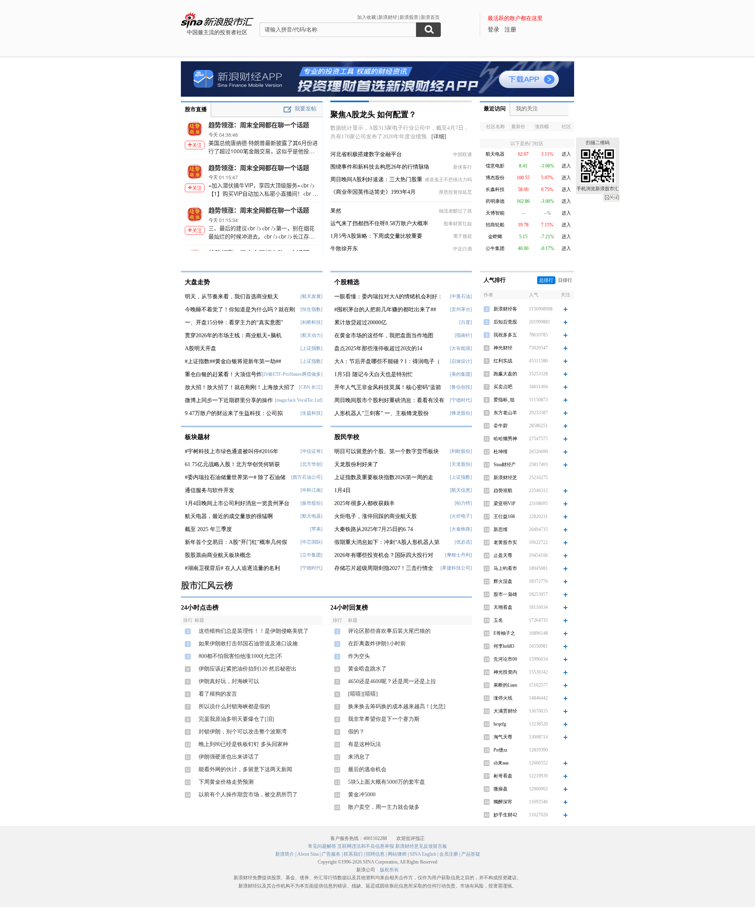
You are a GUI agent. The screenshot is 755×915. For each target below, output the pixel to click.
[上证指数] (311, 348)
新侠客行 (462, 167)
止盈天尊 (503, 555)
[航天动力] (311, 335)
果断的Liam (505, 685)
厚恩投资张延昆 (455, 192)
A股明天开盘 (200, 348)
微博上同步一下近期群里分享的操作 (229, 400)
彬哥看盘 (503, 776)
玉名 (498, 620)
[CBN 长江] (310, 387)
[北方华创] (311, 464)
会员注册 (448, 854)
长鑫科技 (495, 189)
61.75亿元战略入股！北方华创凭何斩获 (232, 464)
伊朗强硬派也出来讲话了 (229, 757)
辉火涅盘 (503, 581)
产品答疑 (470, 854)
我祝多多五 (505, 335)
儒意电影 (495, 166)
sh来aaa (501, 763)
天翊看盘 (503, 607)
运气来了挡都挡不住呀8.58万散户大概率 (379, 223)
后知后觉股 (505, 322)
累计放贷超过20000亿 (360, 322)
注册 (510, 29)
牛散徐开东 (344, 249)
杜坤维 (501, 451)
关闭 (611, 197)
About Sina (308, 854)
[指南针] (463, 335)
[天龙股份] (461, 464)
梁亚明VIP (505, 503)
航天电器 (495, 154)
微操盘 (501, 789)
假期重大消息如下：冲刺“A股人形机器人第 (387, 542)
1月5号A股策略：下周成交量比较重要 (376, 236)
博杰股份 (495, 177)
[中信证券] (311, 451)
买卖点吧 (503, 387)
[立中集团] (311, 555)
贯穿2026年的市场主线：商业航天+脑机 (233, 335)
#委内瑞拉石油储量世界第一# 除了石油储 (235, 477)
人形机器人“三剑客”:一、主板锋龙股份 (381, 413)
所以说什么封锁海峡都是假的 (234, 706)
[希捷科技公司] (456, 568)
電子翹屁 (462, 236)
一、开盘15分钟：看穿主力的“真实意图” (234, 322)
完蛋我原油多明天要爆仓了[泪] (236, 719)
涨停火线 (503, 698)
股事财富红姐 (458, 223)
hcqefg (500, 724)
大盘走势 (197, 282)
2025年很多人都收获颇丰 (364, 503)
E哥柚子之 (504, 633)
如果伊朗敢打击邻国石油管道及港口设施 (248, 644)
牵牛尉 (501, 425)
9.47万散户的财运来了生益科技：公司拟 (234, 413)
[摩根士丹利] (458, 555)
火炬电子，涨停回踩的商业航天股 (375, 516)
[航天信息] (461, 490)
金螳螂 (495, 236)
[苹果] (316, 529)
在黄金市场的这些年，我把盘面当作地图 (383, 335)
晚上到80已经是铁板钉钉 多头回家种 (243, 744)
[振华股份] (311, 503)
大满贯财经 (505, 711)
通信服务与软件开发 (209, 490)
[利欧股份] (461, 451)
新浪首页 (430, 17)
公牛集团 (495, 248)
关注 (197, 144)
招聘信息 (375, 854)
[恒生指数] (311, 309)
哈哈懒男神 (505, 438)
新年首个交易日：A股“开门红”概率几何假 (236, 542)
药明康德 (495, 201)
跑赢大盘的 (505, 374)
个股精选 (346, 282)
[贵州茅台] (461, 309)
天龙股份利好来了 (356, 464)
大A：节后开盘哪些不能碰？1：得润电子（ (387, 361)
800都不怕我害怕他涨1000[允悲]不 (240, 656)
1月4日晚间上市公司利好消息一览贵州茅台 (237, 503)
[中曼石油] (461, 296)
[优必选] (463, 542)
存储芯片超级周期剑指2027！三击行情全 (383, 568)
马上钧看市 (505, 568)
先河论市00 (505, 659)
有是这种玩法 (364, 744)
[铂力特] (463, 503)
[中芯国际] (311, 542)
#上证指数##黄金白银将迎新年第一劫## (233, 361)
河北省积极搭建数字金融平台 (366, 154)
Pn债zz (500, 750)
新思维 (501, 529)
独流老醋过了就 (455, 211)
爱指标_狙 (504, 399)
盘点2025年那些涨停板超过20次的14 (378, 348)
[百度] (465, 322)
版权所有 (389, 870)
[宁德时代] (311, 568)
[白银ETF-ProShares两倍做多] (292, 374)
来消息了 (359, 757)
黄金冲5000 (362, 794)
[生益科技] (311, 413)
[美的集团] (461, 374)
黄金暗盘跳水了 (367, 669)
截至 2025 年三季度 (208, 529)
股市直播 (196, 109)
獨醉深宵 (503, 802)
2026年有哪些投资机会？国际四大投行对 (383, 555)
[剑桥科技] (311, 322)
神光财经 (503, 348)
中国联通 (462, 154)
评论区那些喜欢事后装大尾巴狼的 (389, 631)
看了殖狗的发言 (218, 694)
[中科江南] (311, 490)
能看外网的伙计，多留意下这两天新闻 (245, 769)
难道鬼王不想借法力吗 (448, 179)
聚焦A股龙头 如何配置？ (373, 114)
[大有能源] (461, 348)
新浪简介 (284, 854)
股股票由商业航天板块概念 (218, 555)
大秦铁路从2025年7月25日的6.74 (373, 529)
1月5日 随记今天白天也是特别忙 (373, 374)
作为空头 (359, 656)
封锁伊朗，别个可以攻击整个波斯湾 (243, 732)
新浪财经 (387, 17)
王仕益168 (504, 516)
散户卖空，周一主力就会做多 (384, 807)
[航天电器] (311, 516)
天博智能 (495, 213)
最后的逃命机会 (367, 769)
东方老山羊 (505, 412)
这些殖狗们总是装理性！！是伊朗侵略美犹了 (254, 631)
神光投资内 (505, 672)
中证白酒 (462, 249)
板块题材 (197, 437)
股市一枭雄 (505, 594)
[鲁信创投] (461, 387)
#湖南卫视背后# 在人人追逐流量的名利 (232, 568)
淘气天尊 (503, 737)
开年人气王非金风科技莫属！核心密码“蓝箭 (387, 387)
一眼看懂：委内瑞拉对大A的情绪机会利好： (388, 296)
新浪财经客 (505, 309)
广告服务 (331, 854)
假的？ (356, 732)
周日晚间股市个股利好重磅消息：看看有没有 (389, 400)
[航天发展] (311, 296)
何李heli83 (504, 646)
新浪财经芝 (505, 477)
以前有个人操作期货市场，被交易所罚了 (248, 794)
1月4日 (342, 490)
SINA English (423, 854)
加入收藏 (366, 17)
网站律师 (397, 854)
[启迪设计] (461, 361)
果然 (335, 211)
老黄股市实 (505, 542)
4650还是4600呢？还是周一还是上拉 (392, 681)
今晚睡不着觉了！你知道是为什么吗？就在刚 (240, 309)
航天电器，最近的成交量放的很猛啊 (229, 516)
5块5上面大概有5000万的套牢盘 (386, 782)
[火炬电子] (461, 516)
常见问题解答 (322, 846)
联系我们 (353, 854)
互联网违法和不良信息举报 (365, 846)
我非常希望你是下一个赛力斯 (384, 719)
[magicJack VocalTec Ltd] (298, 400)
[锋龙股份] (461, 413)
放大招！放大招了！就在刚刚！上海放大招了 (240, 387)
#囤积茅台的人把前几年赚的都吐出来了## (385, 309)
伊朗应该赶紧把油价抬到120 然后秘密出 (247, 669)
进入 (566, 154)
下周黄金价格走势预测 (226, 782)
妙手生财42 (505, 815)
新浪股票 (409, 17)
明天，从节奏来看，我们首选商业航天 (231, 296)
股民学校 (346, 437)
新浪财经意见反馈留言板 (421, 846)
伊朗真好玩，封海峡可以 (229, 681)
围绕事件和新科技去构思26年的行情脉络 (379, 167)
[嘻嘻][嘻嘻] (363, 694)
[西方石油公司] (306, 477)
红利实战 (503, 361)
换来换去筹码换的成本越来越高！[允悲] (397, 706)
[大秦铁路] (461, 529)
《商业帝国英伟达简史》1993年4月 (373, 192)
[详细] (438, 137)
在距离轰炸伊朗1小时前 (377, 644)
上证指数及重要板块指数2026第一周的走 (383, 477)
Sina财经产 (505, 464)
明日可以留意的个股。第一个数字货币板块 (386, 451)
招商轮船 (495, 225)
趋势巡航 (503, 490)
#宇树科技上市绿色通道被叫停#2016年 (231, 451)
